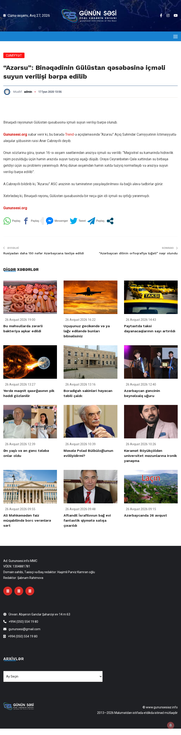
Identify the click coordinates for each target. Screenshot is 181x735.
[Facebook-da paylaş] (30, 221)
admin (28, 91)
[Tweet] (78, 221)
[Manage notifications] (170, 725)
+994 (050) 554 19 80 (23, 621)
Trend (69, 134)
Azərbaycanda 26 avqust (145, 515)
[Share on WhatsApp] (11, 221)
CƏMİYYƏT (14, 55)
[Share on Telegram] (95, 221)
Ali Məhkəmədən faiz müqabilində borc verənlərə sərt (27, 520)
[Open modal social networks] (110, 221)
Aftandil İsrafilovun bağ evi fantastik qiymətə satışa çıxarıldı (87, 520)
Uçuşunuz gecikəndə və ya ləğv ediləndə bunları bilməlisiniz (87, 331)
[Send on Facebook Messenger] (57, 221)
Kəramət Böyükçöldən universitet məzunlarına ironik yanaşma (150, 456)
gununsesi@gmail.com (24, 629)
